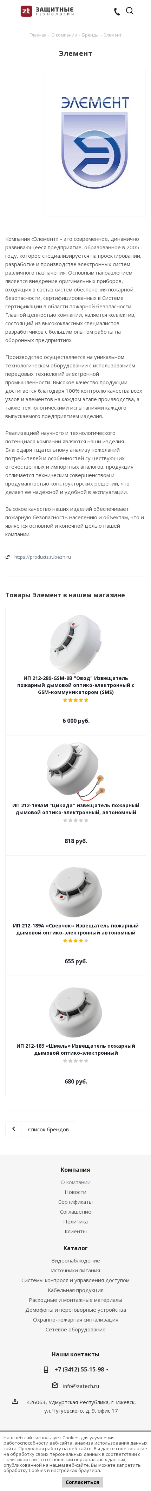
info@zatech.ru (81, 1385)
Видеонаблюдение (75, 1260)
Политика (75, 1221)
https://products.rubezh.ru (42, 557)
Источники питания (75, 1270)
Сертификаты (75, 1201)
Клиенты (76, 1231)
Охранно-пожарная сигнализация (75, 1319)
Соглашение (75, 1211)
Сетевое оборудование (76, 1329)
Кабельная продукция (76, 1289)
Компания (75, 1170)
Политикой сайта (23, 1459)
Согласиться (82, 1482)
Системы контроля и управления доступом (75, 1280)
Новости (75, 1191)
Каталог (76, 1248)
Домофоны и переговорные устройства (75, 1309)
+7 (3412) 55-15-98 (79, 1369)
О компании (76, 1181)
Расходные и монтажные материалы (75, 1299)
